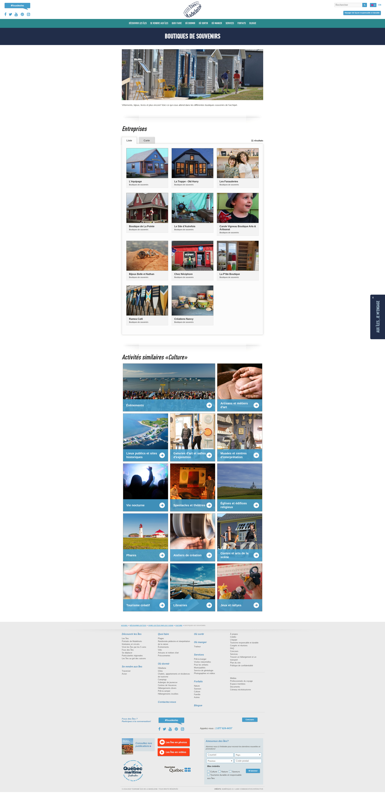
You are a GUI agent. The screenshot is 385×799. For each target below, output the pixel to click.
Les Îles (125, 638)
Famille (197, 694)
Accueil (124, 625)
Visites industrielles (202, 662)
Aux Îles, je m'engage (378, 317)
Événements (163, 647)
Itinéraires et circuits (131, 644)
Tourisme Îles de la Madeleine (192, 9)
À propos (234, 634)
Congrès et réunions (239, 645)
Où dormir (163, 663)
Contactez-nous (167, 702)
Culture (178, 625)
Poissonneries (164, 655)
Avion (124, 674)
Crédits (233, 637)
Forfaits (198, 681)
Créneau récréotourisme (240, 689)
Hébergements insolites (168, 694)
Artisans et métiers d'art (168, 653)
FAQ (232, 648)
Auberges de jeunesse (167, 682)
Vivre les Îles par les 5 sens (160, 625)
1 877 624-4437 (223, 728)
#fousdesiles (17, 5)
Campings (162, 679)
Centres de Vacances (167, 685)
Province (211, 761)
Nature (197, 686)
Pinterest (22, 14)
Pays (238, 755)
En (379, 5)
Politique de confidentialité (241, 665)
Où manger (200, 642)
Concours (234, 651)
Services (199, 654)
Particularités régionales (132, 655)
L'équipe (233, 640)
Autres (197, 697)
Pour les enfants (201, 665)
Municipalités (199, 668)
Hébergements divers (167, 688)
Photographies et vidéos (204, 673)
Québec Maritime (136, 770)
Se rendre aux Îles (132, 666)
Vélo (160, 650)
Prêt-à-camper (164, 691)
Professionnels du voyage (241, 681)
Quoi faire (163, 634)
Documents (235, 687)
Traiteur (197, 646)
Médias (233, 678)
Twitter (10, 14)
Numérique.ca (228, 789)
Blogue (198, 705)
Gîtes (160, 671)
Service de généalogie (203, 670)
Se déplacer (127, 653)
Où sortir (199, 634)
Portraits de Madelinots (132, 641)
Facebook (6, 14)
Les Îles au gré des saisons (134, 658)
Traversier (126, 671)
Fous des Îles (128, 650)
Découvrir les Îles (138, 625)
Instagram (28, 14)
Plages (161, 638)
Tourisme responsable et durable (244, 643)
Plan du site (235, 663)
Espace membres (237, 684)
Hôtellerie (162, 668)
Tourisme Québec (178, 769)
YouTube (16, 14)
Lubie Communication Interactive (249, 789)
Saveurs (197, 689)
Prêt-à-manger (200, 659)
